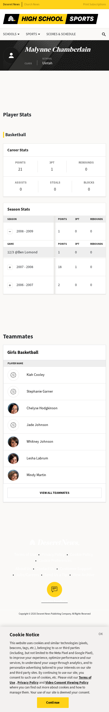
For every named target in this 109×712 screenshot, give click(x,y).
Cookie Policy (81, 554)
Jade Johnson (37, 424)
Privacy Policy (53, 554)
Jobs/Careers (27, 574)
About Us (23, 568)
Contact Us (45, 568)
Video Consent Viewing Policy (66, 682)
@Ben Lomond (22, 252)
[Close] (100, 634)
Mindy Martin (36, 474)
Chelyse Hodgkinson (42, 407)
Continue (53, 702)
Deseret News (11, 4)
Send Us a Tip (55, 574)
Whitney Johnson (40, 441)
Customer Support (76, 568)
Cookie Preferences (55, 560)
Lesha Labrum (37, 458)
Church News (32, 4)
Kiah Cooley (36, 374)
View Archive (83, 574)
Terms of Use (25, 554)
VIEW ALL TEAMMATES (54, 493)
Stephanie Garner (40, 391)
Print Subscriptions (94, 4)
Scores (61, 34)
